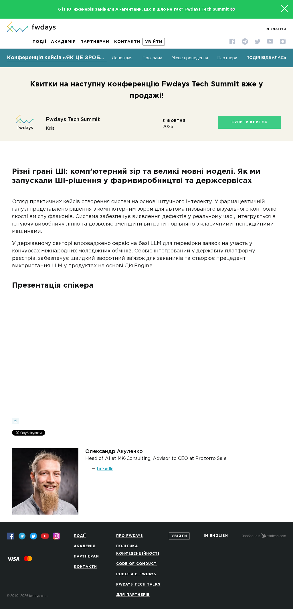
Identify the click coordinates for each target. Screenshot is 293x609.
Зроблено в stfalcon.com (264, 536)
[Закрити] (284, 8)
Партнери (227, 58)
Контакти (127, 41)
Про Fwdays (129, 535)
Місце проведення (189, 58)
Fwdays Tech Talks (138, 584)
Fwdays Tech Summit (207, 9)
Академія (63, 41)
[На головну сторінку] (31, 27)
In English (276, 29)
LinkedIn (105, 468)
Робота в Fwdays (136, 574)
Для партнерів (133, 594)
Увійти (153, 42)
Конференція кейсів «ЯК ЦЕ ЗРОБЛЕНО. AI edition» (57, 58)
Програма (152, 58)
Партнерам (95, 41)
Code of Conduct (136, 564)
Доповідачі (122, 58)
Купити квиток (249, 122)
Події (39, 41)
